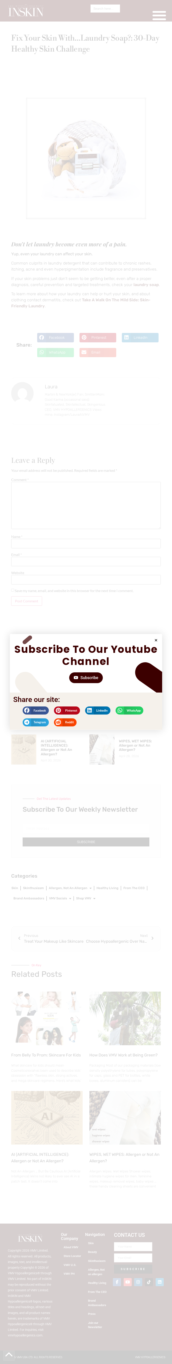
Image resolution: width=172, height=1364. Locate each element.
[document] (86, 682)
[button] (156, 640)
